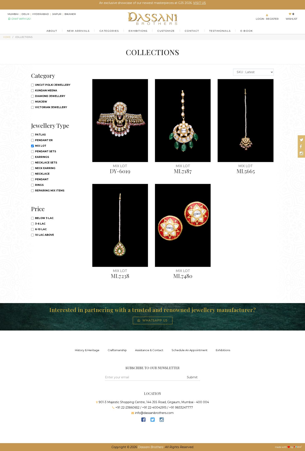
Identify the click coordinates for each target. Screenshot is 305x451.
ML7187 (183, 171)
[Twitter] (152, 420)
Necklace (42, 173)
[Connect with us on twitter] (302, 139)
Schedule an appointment (189, 350)
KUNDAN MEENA (45, 90)
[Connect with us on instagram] (301, 153)
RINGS (39, 185)
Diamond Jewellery (49, 96)
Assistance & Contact (149, 350)
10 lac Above (44, 234)
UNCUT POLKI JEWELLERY (52, 84)
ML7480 (182, 275)
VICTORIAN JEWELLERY (50, 107)
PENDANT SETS (45, 151)
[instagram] (161, 420)
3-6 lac (39, 223)
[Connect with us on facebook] (301, 146)
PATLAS (40, 134)
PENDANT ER (43, 140)
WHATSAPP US (155, 320)
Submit (192, 377)
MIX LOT (40, 145)
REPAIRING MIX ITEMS (49, 190)
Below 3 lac (44, 218)
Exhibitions (223, 350)
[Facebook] (143, 420)
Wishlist (291, 18)
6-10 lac (40, 229)
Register (272, 18)
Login (260, 18)
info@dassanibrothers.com (154, 413)
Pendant (41, 179)
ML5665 (246, 171)
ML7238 (120, 275)
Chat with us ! (21, 18)
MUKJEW (40, 101)
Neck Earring (44, 168)
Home (7, 37)
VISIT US (199, 3)
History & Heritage (87, 350)
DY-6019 (120, 171)
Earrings (41, 157)
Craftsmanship (117, 350)
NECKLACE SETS (45, 162)
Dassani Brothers (150, 447)
